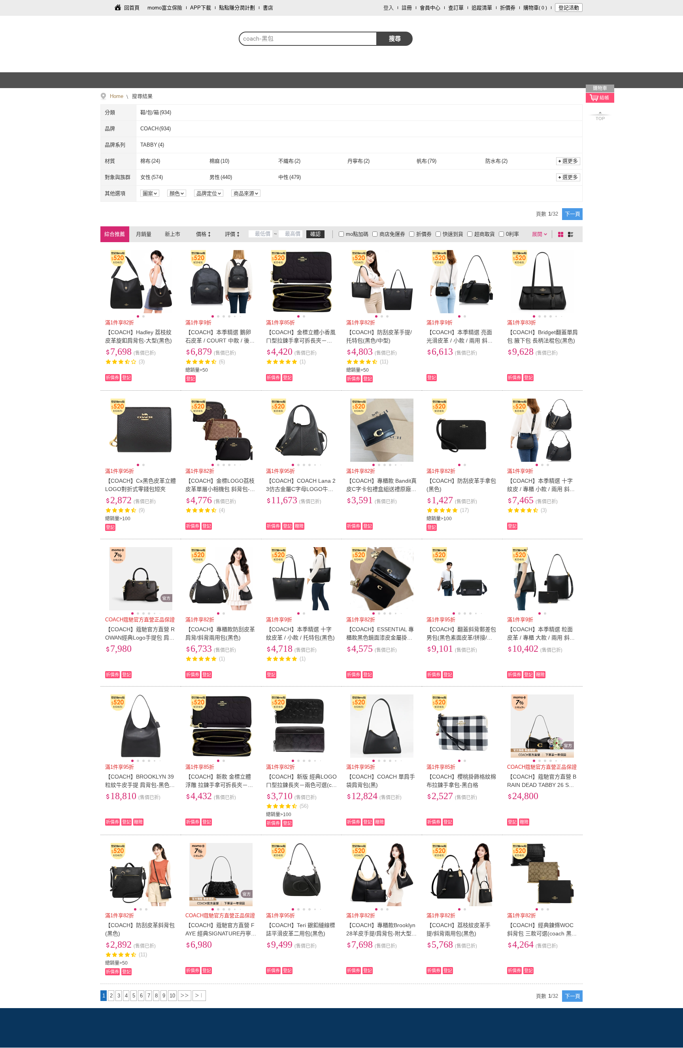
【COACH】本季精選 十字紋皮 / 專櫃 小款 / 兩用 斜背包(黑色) (541, 489)
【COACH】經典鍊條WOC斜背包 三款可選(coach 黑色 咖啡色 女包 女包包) (542, 933)
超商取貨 (484, 234)
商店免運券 (392, 234)
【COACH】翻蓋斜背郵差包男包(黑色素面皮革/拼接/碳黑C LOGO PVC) (461, 637)
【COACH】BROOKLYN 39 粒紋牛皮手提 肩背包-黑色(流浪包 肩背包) (139, 784)
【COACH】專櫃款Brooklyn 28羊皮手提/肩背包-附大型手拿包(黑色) (381, 933)
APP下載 (200, 8)
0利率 (512, 234)
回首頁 (132, 8)
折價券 (507, 8)
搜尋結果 (141, 96)
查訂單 (456, 8)
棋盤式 (562, 234)
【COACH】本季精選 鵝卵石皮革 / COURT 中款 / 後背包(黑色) (220, 340)
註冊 (407, 8)
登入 (388, 8)
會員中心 (430, 8)
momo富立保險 (164, 8)
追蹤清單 (482, 8)
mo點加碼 (357, 234)
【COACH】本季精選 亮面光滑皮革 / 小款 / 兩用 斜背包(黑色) (459, 340)
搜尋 (395, 38)
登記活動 (568, 8)
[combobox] (308, 38)
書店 (268, 8)
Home (116, 96)
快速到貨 (453, 234)
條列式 (572, 234)
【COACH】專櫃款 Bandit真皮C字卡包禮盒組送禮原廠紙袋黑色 (381, 489)
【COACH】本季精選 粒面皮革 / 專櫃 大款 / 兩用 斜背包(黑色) (541, 637)
